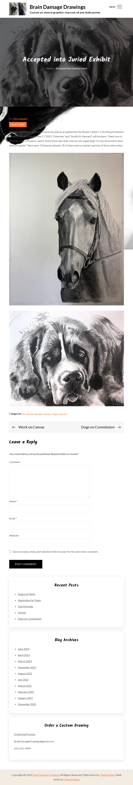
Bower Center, (43, 413)
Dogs (55, 413)
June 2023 (23, 648)
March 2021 (25, 685)
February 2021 (26, 691)
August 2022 (25, 673)
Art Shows (28, 413)
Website (14, 535)
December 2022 (27, 667)
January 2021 (25, 698)
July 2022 (23, 679)
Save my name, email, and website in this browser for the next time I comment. (55, 551)
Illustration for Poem (29, 600)
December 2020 (27, 704)
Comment (14, 461)
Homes (22, 612)
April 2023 (24, 655)
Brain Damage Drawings (57, 7)
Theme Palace (107, 774)
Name (13, 501)
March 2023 (25, 661)
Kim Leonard (20, 118)
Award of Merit (26, 594)
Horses (63, 413)
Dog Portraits (25, 606)
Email (13, 518)
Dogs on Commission (29, 618)
